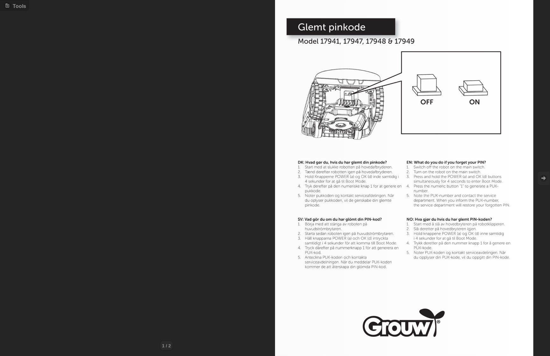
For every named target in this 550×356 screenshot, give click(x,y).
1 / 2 (166, 345)
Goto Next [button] (543, 178)
